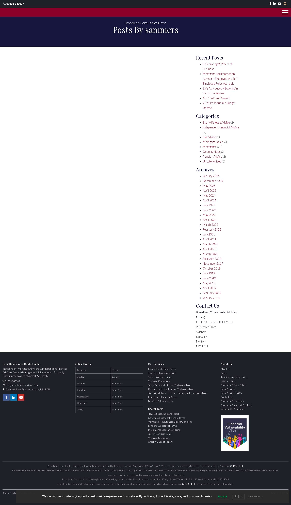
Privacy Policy (228, 381)
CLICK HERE (237, 466)
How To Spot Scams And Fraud (163, 413)
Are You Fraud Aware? (216, 98)
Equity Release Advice (216, 122)
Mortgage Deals (213, 142)
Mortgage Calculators (159, 381)
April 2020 (209, 249)
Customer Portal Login (232, 401)
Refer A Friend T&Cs (231, 393)
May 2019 (209, 283)
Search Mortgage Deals (159, 377)
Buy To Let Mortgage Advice (162, 373)
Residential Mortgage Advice (162, 368)
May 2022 (209, 215)
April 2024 (209, 200)
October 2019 (212, 268)
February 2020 (212, 258)
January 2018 (211, 298)
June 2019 (209, 278)
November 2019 (213, 263)
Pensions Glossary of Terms (162, 425)
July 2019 (209, 273)
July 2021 (209, 234)
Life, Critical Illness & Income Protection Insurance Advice (177, 393)
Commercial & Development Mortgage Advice (171, 389)
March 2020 (210, 254)
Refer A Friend (228, 389)
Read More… (255, 496)
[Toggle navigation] (285, 12)
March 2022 (210, 224)
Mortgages (210, 146)
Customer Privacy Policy (233, 385)
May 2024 (209, 195)
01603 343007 (15, 3)
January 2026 (211, 176)
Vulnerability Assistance (233, 409)
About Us (225, 368)
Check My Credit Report (160, 441)
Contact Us (226, 397)
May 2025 (209, 185)
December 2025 (213, 181)
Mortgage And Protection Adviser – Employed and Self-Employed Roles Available (220, 78)
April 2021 (209, 239)
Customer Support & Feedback (236, 405)
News (224, 373)
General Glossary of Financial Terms (166, 417)
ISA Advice (209, 137)
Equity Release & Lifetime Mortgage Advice (169, 385)
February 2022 (212, 229)
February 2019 (212, 293)
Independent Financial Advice (221, 127)
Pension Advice (212, 156)
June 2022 (209, 210)
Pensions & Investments (160, 401)
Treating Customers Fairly (234, 377)
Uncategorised (212, 161)
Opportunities (212, 151)
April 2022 (209, 219)
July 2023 (209, 205)
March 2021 (210, 244)
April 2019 (209, 288)
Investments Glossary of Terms (164, 429)
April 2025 (209, 190)
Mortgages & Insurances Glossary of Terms (170, 421)
